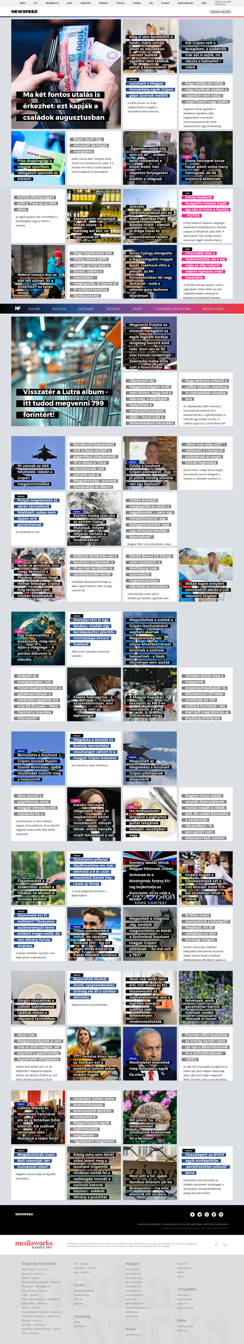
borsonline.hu (133, 1334)
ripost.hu (182, 1263)
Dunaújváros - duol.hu (34, 1290)
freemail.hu (183, 1294)
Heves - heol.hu (31, 1307)
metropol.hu (184, 1268)
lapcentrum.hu (185, 1307)
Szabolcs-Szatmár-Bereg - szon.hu (41, 1328)
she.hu (181, 1276)
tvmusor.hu (132, 1316)
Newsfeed (86, 3)
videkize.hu (132, 1311)
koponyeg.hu (184, 1299)
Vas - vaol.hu (81, 1263)
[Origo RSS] (221, 1214)
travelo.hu (131, 1299)
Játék (203, 3)
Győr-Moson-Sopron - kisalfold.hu (41, 1299)
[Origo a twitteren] (199, 1214)
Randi (166, 3)
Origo (22, 3)
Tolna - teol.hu (30, 1333)
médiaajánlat (222, 1224)
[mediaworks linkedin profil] (225, 1244)
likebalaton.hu (133, 1286)
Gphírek (137, 3)
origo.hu (78, 1303)
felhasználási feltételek (173, 1224)
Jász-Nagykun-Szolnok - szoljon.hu (42, 1311)
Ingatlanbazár (185, 3)
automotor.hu (133, 1273)
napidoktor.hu (133, 1290)
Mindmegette (52, 3)
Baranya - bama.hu (33, 1273)
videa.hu (182, 1303)
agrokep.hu (80, 1326)
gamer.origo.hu (134, 1282)
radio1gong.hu (185, 1326)
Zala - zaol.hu (81, 1272)
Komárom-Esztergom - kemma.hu (41, 1316)
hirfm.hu (182, 1330)
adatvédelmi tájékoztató (149, 1224)
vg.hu (77, 1321)
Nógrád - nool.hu (31, 1320)
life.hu (180, 1272)
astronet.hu (132, 1269)
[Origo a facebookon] (192, 1214)
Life (35, 3)
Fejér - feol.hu (30, 1294)
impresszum (209, 1224)
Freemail (103, 3)
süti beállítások (194, 1224)
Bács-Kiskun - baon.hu (35, 1269)
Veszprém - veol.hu (85, 1268)
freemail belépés (221, 11)
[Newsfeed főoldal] (24, 1214)
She (151, 3)
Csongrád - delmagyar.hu (36, 1286)
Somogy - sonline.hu (33, 1324)
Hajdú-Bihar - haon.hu (34, 1303)
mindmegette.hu (135, 1294)
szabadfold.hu (82, 1294)
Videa (69, 3)
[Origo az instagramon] (207, 1214)
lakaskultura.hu (134, 1278)
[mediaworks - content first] (34, 1244)
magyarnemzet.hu (84, 1290)
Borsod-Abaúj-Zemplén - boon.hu (41, 1282)
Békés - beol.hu (31, 1278)
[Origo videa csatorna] (214, 1214)
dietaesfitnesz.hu (135, 1303)
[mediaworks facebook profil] (216, 1244)
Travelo (120, 3)
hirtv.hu (78, 1299)
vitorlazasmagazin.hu (138, 1307)
